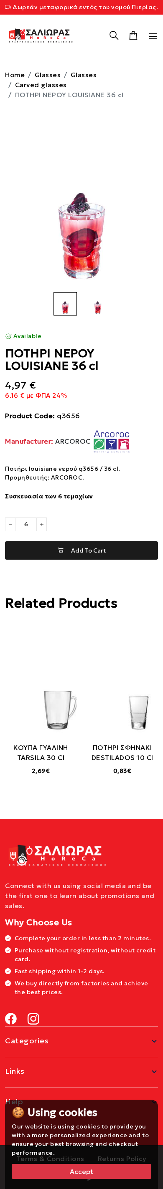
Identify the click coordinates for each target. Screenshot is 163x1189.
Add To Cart (85, 550)
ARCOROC (48, 441)
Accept (81, 1171)
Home (15, 75)
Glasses (48, 75)
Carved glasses (41, 85)
